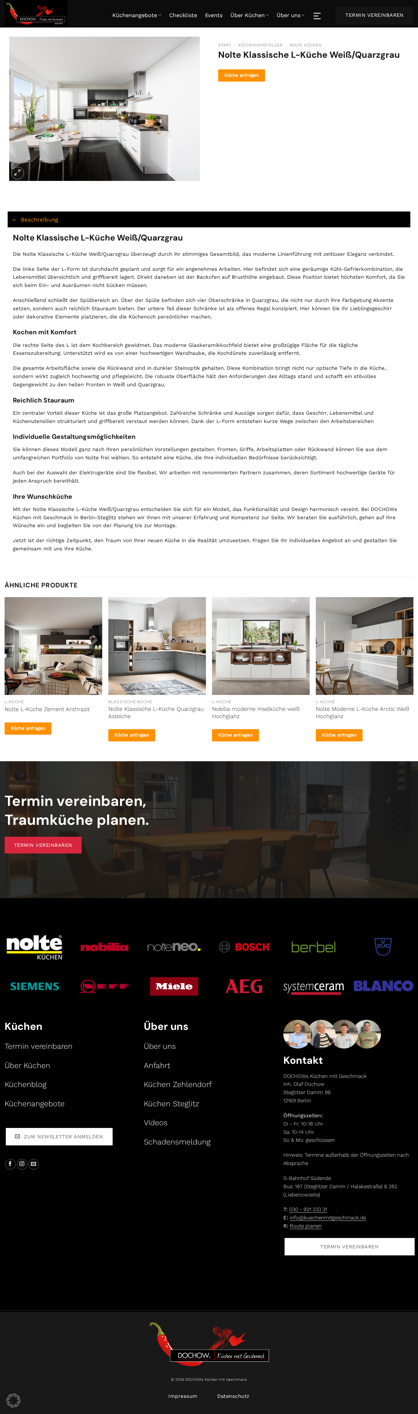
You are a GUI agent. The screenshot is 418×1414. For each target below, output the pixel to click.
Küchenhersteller (260, 45)
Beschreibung (39, 219)
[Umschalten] (14, 219)
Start (224, 45)
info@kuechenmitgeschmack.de (328, 1217)
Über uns (288, 15)
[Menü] (317, 15)
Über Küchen (247, 15)
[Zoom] (17, 173)
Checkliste (183, 15)
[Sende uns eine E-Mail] (33, 1164)
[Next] (413, 674)
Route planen (306, 1226)
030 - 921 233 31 (308, 1209)
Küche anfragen (241, 75)
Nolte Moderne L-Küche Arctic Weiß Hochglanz (362, 712)
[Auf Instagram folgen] (22, 1164)
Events (213, 15)
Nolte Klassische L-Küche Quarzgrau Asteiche (156, 712)
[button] (13, 1400)
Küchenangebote (134, 15)
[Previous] (4, 674)
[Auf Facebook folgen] (10, 1164)
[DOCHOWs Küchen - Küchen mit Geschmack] (47, 14)
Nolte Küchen (305, 45)
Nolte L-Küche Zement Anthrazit (47, 709)
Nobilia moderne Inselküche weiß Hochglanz (256, 712)
